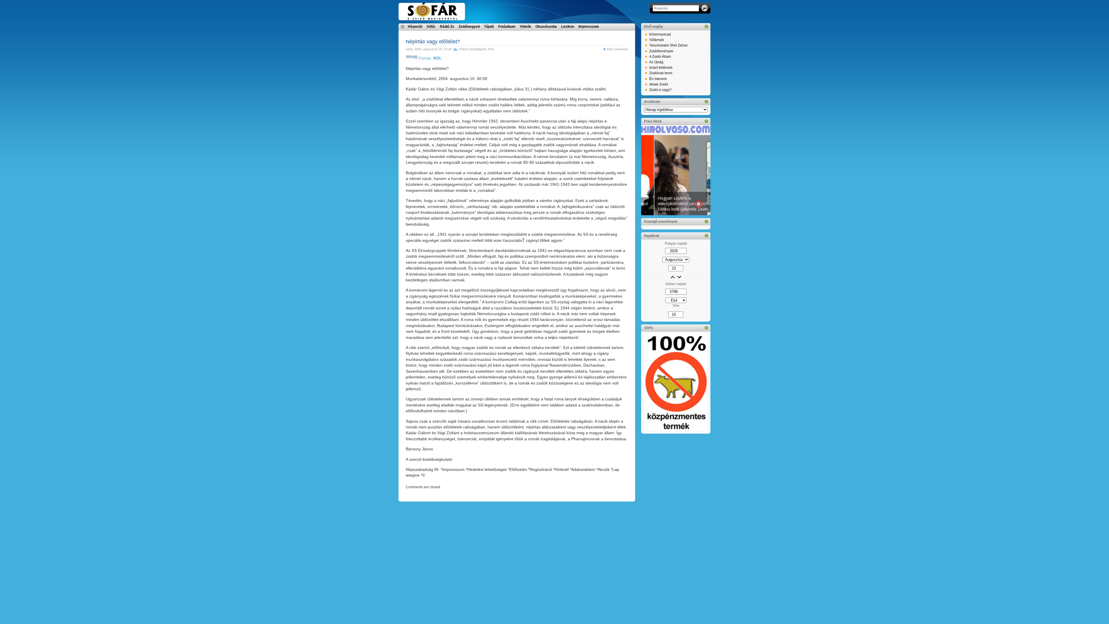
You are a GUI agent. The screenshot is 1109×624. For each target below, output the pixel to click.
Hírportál (415, 27)
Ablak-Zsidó (658, 84)
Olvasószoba (546, 27)
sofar (409, 49)
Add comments (617, 49)
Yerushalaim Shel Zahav (668, 45)
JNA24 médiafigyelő (472, 49)
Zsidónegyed (469, 27)
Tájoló (489, 27)
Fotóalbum (507, 27)
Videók (525, 27)
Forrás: (430, 58)
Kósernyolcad (660, 34)
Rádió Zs (447, 27)
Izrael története (661, 68)
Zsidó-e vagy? (660, 90)
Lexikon (567, 27)
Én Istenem (658, 79)
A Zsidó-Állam (660, 57)
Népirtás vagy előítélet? (433, 41)
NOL (491, 49)
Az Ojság (656, 62)
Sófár (431, 27)
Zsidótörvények (661, 51)
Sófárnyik (656, 40)
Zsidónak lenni (660, 73)
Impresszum (588, 27)
